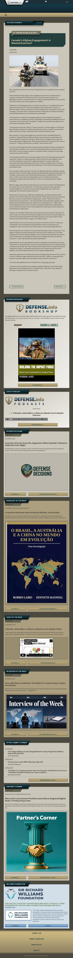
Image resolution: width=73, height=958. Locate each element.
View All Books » (38, 385)
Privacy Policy (36, 945)
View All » (48, 926)
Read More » (15, 494)
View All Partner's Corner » (48, 877)
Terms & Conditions (36, 939)
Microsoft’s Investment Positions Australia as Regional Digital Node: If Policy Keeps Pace (35, 799)
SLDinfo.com (36, 933)
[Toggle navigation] (67, 1)
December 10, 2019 (49, 262)
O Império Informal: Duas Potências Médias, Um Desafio (32, 512)
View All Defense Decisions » (48, 494)
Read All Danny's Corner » (48, 780)
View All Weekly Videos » (48, 663)
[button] (9, 355)
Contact (36, 950)
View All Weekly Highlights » (48, 609)
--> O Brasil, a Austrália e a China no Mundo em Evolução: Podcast (36, 414)
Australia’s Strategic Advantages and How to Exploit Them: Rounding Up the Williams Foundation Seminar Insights (35, 905)
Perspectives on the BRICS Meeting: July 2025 (25, 762)
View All (39, 23)
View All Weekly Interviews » (48, 734)
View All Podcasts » (38, 424)
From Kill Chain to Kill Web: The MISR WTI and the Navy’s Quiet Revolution (35, 684)
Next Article (59, 286)
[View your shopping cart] (46, 1)
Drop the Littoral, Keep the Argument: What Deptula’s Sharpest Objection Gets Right (36, 444)
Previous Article (17, 286)
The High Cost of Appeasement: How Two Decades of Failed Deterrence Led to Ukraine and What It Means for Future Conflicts (37, 771)
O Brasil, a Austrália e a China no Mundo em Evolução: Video (33, 629)
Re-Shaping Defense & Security (25, 33)
